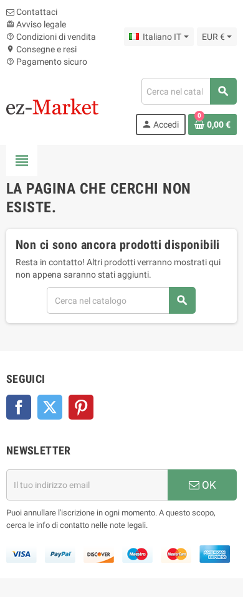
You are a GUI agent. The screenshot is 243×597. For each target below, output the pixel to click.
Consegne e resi (41, 49)
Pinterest (81, 407)
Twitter (49, 407)
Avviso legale (36, 24)
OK (207, 485)
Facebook (18, 407)
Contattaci (35, 12)
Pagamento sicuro (46, 62)
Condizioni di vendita (51, 37)
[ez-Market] (52, 106)
